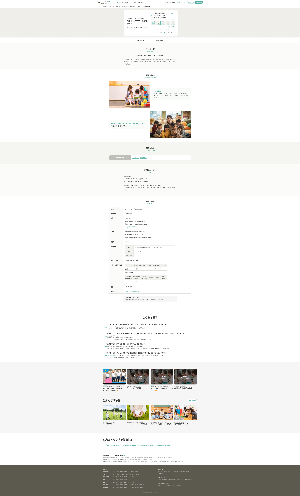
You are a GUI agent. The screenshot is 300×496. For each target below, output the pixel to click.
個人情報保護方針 (187, 479)
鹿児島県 (137, 487)
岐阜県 (117, 479)
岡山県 (121, 484)
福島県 (136, 471)
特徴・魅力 (141, 40)
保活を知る (160, 471)
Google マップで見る (131, 227)
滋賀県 (125, 482)
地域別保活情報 (175, 471)
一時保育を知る (167, 471)
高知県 (144, 484)
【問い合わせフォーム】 (113, 355)
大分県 (129, 487)
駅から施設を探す (138, 2)
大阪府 (114, 482)
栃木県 (133, 474)
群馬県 (137, 474)
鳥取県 (114, 484)
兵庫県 (117, 482)
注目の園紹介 (160, 473)
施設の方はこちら (181, 2)
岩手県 (121, 471)
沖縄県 (141, 487)
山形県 (132, 471)
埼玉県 (122, 474)
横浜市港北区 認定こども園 (129, 445)
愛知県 (114, 479)
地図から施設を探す (123, 2)
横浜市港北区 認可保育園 (113, 445)
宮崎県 (132, 487)
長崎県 (121, 487)
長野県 (132, 476)
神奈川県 (118, 474)
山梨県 (129, 476)
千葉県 (126, 474)
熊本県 (125, 487)
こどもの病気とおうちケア (185, 471)
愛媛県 (140, 484)
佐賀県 (117, 487)
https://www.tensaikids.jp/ (132, 291)
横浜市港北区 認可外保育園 (146, 445)
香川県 (136, 484)
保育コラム (160, 469)
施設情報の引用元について (132, 298)
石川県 (121, 476)
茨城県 (130, 474)
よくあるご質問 (171, 479)
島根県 (117, 484)
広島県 (125, 484)
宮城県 (125, 471)
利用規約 (164, 479)
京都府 (121, 482)
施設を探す (106, 469)
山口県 (129, 484)
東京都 (114, 474)
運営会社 (179, 479)
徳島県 (132, 484)
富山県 (117, 476)
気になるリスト (169, 2)
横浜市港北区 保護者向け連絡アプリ (165, 445)
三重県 (125, 479)
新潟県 (114, 476)
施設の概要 (159, 40)
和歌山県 (133, 482)
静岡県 (121, 479)
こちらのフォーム (146, 300)
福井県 (125, 476)
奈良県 (129, 482)
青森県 (117, 471)
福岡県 (114, 487)
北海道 (114, 471)
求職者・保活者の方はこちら (164, 485)
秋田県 (129, 471)
